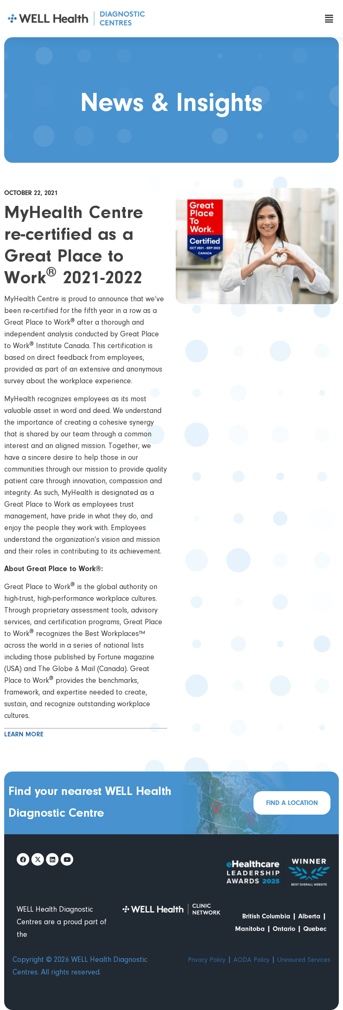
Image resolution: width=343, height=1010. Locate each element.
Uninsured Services (303, 960)
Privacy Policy (206, 960)
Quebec (314, 929)
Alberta (309, 916)
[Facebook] (23, 859)
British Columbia (266, 916)
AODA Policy (251, 960)
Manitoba (250, 929)
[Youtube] (67, 859)
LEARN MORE (24, 734)
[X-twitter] (37, 859)
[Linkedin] (52, 859)
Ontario (284, 929)
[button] (329, 19)
